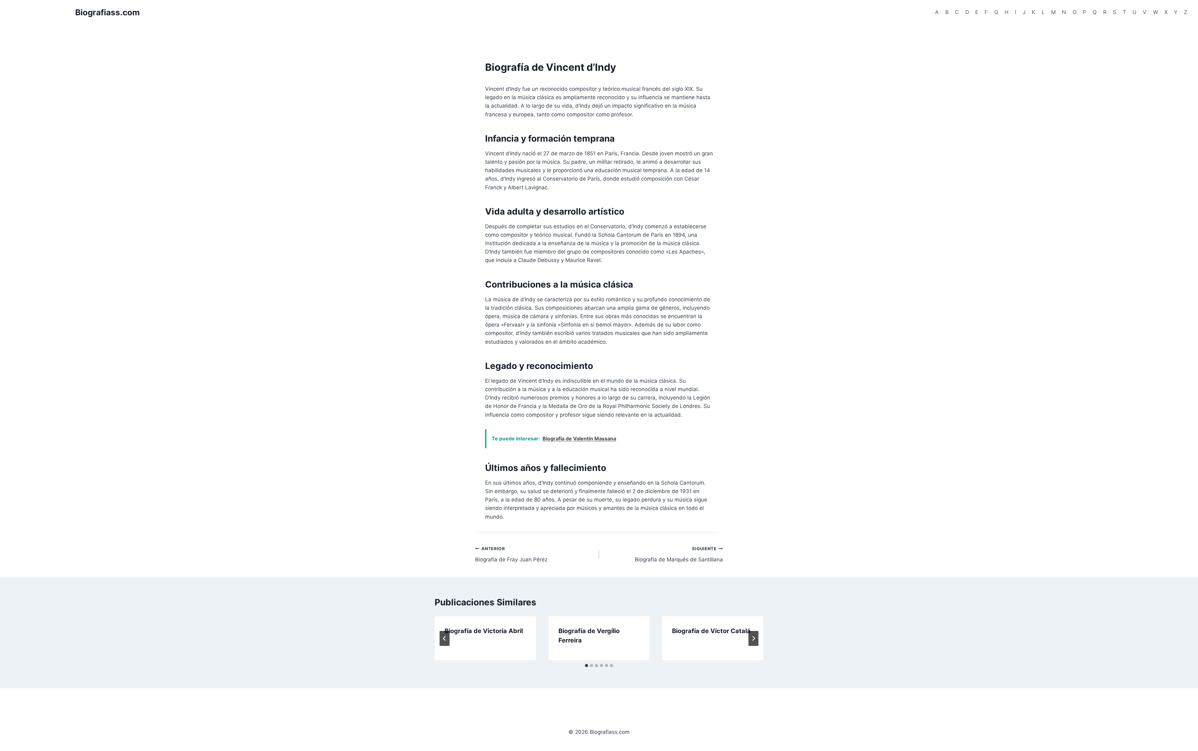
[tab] (586, 665)
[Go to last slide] (445, 638)
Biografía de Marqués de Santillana (679, 554)
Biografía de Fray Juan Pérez (511, 554)
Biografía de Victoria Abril (484, 631)
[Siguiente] (753, 638)
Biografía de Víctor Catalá (711, 631)
